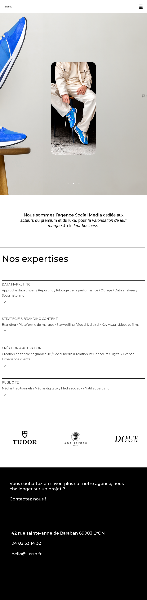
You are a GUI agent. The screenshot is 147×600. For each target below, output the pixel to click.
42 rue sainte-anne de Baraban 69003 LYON (58, 533)
